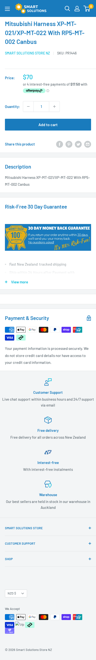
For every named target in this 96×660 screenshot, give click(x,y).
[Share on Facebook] (59, 144)
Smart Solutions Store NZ (27, 53)
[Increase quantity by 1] (54, 106)
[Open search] (67, 8)
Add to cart (48, 124)
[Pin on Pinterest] (68, 144)
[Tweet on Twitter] (78, 144)
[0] (87, 9)
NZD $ (12, 593)
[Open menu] (7, 9)
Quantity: (12, 106)
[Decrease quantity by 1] (28, 106)
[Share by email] (87, 144)
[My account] (77, 8)
